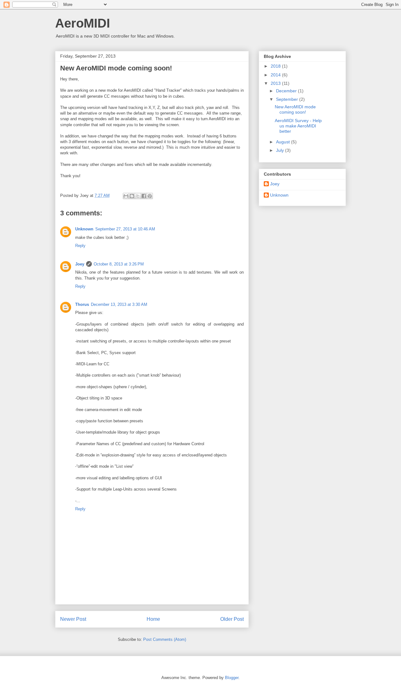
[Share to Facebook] (144, 196)
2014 (276, 74)
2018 (276, 66)
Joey (79, 264)
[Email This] (126, 196)
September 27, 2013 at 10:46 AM (125, 229)
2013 (276, 83)
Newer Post (73, 619)
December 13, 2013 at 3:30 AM (119, 304)
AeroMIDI (82, 23)
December (287, 90)
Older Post (232, 619)
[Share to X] (138, 196)
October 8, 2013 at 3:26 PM (119, 264)
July (280, 150)
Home (153, 619)
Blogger (231, 677)
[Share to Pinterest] (150, 196)
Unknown (84, 229)
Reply (80, 245)
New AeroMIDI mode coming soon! (295, 109)
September (287, 99)
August (283, 141)
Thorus (82, 304)
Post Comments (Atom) (164, 639)
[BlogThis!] (132, 196)
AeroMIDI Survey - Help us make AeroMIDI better (298, 126)
